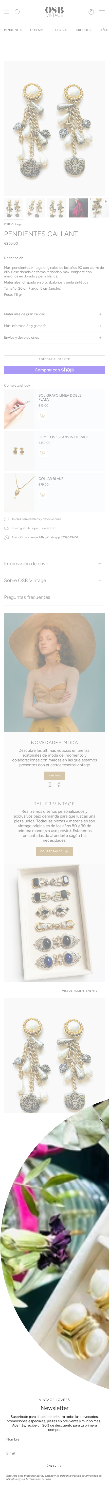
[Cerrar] (101, 1120)
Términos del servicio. (38, 1479)
